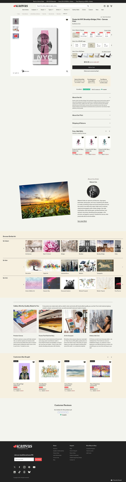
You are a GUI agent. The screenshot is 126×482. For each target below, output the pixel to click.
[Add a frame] (25, 71)
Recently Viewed (117, 480)
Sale (102, 9)
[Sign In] (108, 6)
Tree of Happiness (95, 384)
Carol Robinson (42, 385)
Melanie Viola (75, 150)
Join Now (38, 459)
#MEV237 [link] (65, 13)
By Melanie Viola (76, 23)
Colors (84, 9)
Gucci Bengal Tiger (18, 384)
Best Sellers (25, 9)
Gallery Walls (75, 9)
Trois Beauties (42, 384)
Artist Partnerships (57, 455)
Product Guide (107, 30)
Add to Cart (91, 67)
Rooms (66, 9)
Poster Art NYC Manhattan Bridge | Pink (91, 149)
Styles (42, 9)
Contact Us (72, 459)
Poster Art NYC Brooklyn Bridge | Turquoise (105, 149)
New (97, 9)
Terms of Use (56, 457)
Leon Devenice (93, 385)
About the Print (77, 115)
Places (18, 13)
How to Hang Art (73, 450)
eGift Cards (88, 453)
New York (44, 13)
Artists (58, 9)
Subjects (34, 9)
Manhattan (59, 13)
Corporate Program (90, 448)
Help (71, 448)
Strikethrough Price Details (76, 457)
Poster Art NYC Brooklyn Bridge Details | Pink (78, 149)
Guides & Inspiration (74, 455)
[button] (76, 35)
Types (50, 9)
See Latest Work (82, 221)
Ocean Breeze (68, 384)
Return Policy (73, 453)
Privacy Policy (56, 453)
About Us (55, 448)
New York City (51, 13)
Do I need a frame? (106, 51)
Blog (54, 459)
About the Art (77, 97)
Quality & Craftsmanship (58, 450)
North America (25, 13)
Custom (91, 9)
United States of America (35, 13)
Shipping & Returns (79, 123)
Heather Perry (16, 385)
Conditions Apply (103, 82)
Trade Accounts (89, 450)
